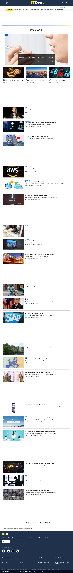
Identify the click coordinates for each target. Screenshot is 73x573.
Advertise (48, 7)
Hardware (21, 7)
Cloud (15, 7)
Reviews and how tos (48, 9)
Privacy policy (5, 560)
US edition (24, 571)
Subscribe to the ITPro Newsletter (21, 9)
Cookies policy (41, 560)
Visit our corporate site (43, 537)
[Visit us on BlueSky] (17, 551)
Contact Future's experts (7, 557)
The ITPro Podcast (59, 9)
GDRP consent (5, 562)
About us (22, 557)
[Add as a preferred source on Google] (6, 541)
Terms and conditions (60, 557)
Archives (47, 522)
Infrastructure (28, 7)
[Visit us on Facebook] (3, 551)
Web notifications (23, 560)
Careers (21, 562)
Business (11, 7)
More (53, 7)
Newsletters (57, 560)
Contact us (40, 557)
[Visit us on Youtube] (12, 551)
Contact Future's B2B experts (44, 562)
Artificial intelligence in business (36, 9)
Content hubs (41, 7)
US (31, 528)
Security (34, 7)
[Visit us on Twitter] (8, 551)
